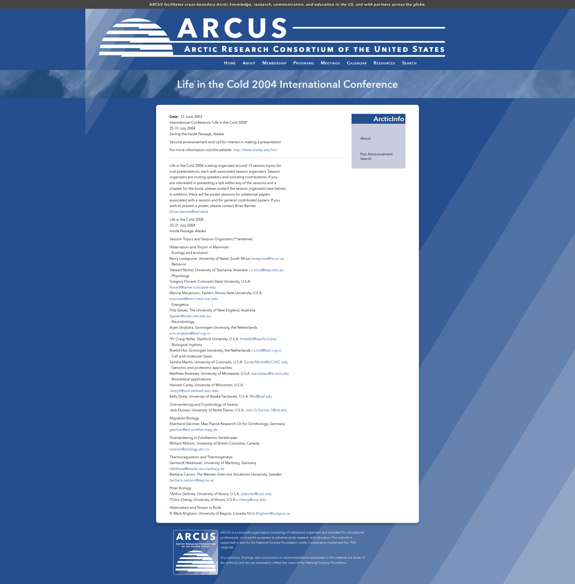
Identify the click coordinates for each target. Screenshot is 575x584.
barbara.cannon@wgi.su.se (192, 480)
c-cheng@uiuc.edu (251, 499)
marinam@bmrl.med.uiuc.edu (194, 299)
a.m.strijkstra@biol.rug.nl (190, 333)
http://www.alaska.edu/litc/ (255, 150)
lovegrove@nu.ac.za (267, 258)
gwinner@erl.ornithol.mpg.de (193, 429)
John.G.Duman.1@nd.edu (266, 410)
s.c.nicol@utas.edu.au (266, 270)
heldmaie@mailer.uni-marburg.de (197, 469)
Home (230, 63)
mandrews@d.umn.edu (270, 373)
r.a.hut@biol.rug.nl (266, 350)
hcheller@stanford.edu (258, 339)
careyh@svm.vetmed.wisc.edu (194, 391)
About (365, 138)
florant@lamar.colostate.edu (193, 287)
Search (409, 63)
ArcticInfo (389, 119)
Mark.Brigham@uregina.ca (268, 513)
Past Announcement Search (376, 156)
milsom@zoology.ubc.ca (189, 449)
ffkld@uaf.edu (261, 396)
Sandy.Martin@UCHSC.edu (266, 362)
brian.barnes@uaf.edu (189, 211)
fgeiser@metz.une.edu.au (190, 316)
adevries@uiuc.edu (256, 494)
